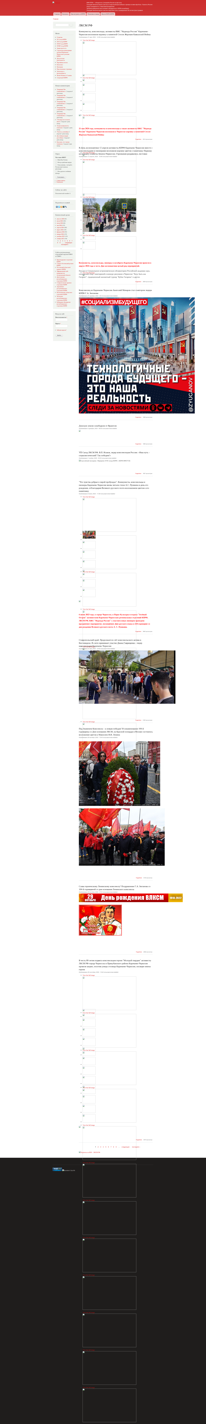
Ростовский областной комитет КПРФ (63, 268)
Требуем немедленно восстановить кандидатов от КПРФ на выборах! (108, 8)
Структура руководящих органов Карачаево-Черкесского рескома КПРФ (64, 53)
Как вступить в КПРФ (78, 14)
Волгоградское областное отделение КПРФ (64, 293)
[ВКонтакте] (57, 206)
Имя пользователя (61, 317)
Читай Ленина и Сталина (64, 75)
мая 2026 (59, 225)
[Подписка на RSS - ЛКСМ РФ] (89, 1151)
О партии (59, 37)
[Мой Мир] (64, 206)
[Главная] (57, 2)
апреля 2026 (60, 227)
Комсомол (60, 65)
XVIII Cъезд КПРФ (62, 46)
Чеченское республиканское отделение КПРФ (62, 298)
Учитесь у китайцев (63, 132)
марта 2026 (60, 230)
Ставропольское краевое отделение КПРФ (64, 284)
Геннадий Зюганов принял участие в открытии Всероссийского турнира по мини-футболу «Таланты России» (120, 4)
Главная (57, 14)
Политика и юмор (93, 14)
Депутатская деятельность (61, 59)
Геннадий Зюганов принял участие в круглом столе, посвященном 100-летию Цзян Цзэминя (115, 10)
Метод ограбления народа (64, 162)
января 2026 (60, 234)
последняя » (65, 244)
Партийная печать (62, 62)
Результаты (60, 182)
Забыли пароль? (61, 330)
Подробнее (138, 139)
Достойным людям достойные (62, 137)
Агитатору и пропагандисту (61, 72)
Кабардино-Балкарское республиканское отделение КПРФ (64, 304)
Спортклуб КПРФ (62, 78)
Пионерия (60, 67)
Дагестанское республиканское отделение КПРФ (62, 279)
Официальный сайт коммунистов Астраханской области (64, 273)
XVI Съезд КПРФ (62, 42)
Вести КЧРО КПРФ (108, 14)
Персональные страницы (64, 69)
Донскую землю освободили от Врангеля (98, 425)
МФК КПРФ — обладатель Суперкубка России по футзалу (104, 2)
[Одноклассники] (61, 206)
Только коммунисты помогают (63, 127)
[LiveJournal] (66, 206)
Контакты (65, 14)
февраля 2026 (60, 232)
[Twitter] (59, 206)
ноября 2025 (60, 238)
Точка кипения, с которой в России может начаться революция (63, 167)
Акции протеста (61, 48)
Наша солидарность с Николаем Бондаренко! (100, 6)
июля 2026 (60, 221)
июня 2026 (60, 223)
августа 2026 (60, 219)
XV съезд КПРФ (61, 39)
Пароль (58, 323)
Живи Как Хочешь (62, 160)
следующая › (69, 242)
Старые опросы (61, 180)
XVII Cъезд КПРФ (62, 44)
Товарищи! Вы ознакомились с (61, 90)
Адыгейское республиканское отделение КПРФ (62, 288)
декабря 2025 (60, 236)
